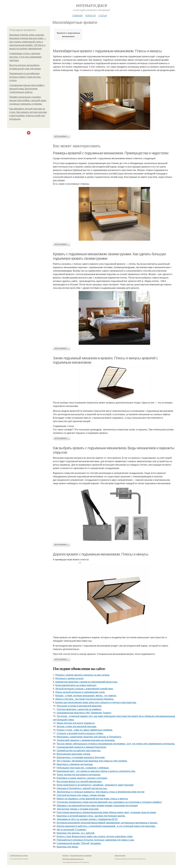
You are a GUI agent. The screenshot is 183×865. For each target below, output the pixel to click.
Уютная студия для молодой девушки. (77, 726)
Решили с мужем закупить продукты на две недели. (82, 674)
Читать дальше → (61, 136)
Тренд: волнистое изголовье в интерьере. (79, 774)
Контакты (65, 855)
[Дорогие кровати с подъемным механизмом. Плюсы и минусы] (114, 598)
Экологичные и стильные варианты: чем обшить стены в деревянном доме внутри (100, 791)
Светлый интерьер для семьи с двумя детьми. (81, 795)
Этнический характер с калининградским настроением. (86, 740)
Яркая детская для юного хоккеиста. (76, 723)
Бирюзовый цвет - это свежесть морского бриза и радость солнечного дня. (96, 771)
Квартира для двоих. (67, 846)
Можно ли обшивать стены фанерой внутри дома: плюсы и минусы (92, 798)
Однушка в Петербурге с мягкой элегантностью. (82, 788)
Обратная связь (120, 855)
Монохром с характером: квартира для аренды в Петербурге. (89, 736)
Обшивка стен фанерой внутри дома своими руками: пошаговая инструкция (97, 805)
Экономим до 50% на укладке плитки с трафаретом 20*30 (87, 819)
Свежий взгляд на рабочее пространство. (79, 750)
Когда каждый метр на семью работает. (76, 685)
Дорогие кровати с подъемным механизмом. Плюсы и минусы (100, 554)
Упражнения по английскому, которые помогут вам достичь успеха (25, 77)
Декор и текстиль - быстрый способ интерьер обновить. (84, 699)
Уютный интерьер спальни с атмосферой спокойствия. (84, 688)
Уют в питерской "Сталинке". (72, 829)
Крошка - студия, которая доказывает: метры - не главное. (86, 695)
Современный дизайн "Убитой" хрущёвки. (79, 843)
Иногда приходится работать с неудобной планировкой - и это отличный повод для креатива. (106, 826)
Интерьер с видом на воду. (69, 678)
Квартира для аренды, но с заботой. (76, 833)
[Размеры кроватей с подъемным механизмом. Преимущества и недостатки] (114, 214)
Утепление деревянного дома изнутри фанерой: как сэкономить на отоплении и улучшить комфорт (109, 802)
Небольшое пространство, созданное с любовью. (83, 767)
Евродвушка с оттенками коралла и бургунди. (81, 757)
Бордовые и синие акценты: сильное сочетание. (82, 778)
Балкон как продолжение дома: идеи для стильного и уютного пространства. (96, 702)
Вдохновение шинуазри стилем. (74, 753)
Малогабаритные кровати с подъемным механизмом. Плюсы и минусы (107, 51)
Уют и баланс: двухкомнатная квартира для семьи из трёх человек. (92, 760)
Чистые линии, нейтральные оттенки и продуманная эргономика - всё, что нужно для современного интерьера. (116, 743)
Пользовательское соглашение (81, 855)
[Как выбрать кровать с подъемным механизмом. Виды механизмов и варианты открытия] (114, 513)
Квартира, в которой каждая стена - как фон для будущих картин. (91, 815)
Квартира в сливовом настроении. (75, 764)
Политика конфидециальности (72, 859)
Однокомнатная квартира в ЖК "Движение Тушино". (84, 712)
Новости (90, 15)
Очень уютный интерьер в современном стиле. (80, 692)
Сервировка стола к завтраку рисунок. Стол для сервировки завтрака (25, 57)
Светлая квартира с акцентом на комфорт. (79, 709)
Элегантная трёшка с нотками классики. (78, 808)
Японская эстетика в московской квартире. (79, 705)
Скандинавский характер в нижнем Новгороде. (82, 747)
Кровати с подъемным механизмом (68, 34)
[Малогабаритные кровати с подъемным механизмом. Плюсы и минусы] (114, 103)
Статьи (102, 15)
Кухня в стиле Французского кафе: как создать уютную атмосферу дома (95, 836)
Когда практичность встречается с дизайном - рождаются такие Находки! (95, 784)
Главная (77, 15)
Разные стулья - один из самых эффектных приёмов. (85, 729)
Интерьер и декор (91, 5)
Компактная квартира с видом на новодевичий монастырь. (86, 681)
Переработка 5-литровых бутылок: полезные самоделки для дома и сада (95, 839)
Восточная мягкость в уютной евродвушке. (79, 781)
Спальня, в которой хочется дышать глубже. (80, 733)
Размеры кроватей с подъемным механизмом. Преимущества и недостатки (110, 153)
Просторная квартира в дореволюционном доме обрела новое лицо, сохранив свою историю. (106, 812)
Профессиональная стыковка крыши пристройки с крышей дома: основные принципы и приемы (27, 100)
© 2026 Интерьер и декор (19, 855)
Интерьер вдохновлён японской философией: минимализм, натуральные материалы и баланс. (107, 822)
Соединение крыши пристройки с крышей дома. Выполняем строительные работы (27, 88)
